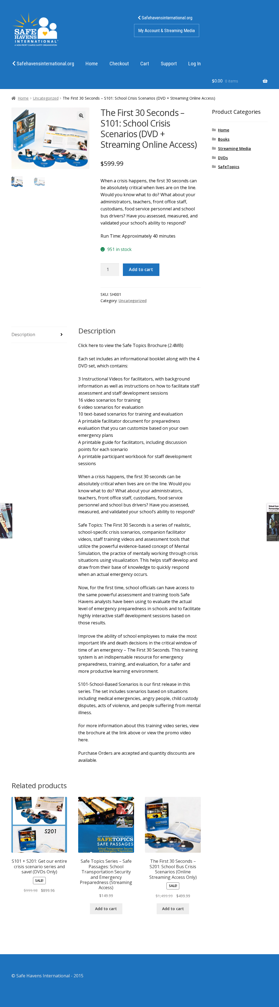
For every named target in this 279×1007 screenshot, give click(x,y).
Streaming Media (234, 148)
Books (223, 139)
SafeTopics (228, 166)
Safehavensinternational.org (166, 17)
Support (169, 63)
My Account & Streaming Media (166, 30)
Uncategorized (46, 98)
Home (92, 63)
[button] (81, 115)
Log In (194, 63)
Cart (144, 63)
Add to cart (141, 269)
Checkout (119, 63)
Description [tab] (23, 334)
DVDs (223, 157)
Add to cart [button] (106, 908)
